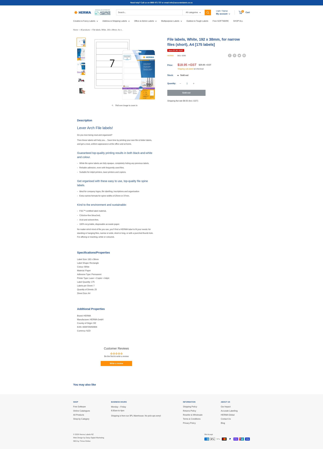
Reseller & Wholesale (193, 415)
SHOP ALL (238, 21)
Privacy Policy (189, 423)
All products (85, 30)
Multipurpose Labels (170, 21)
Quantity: (171, 83)
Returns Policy (189, 411)
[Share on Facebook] (230, 55)
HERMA (170, 56)
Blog (223, 423)
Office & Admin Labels (144, 21)
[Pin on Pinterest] (234, 55)
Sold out (186, 93)
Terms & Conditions (191, 419)
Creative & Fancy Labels (84, 21)
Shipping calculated (185, 69)
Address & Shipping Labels (114, 21)
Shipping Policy (190, 407)
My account (222, 14)
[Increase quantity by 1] (193, 83)
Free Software (79, 407)
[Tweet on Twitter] (239, 55)
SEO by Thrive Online (81, 441)
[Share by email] (244, 55)
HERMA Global (228, 415)
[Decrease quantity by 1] (180, 83)
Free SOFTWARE (221, 21)
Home (75, 30)
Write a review (116, 363)
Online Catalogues (81, 411)
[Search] (208, 12)
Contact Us (226, 419)
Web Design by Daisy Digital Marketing (88, 438)
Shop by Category (81, 419)
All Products (78, 415)
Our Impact (226, 407)
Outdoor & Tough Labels (197, 21)
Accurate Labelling (229, 411)
